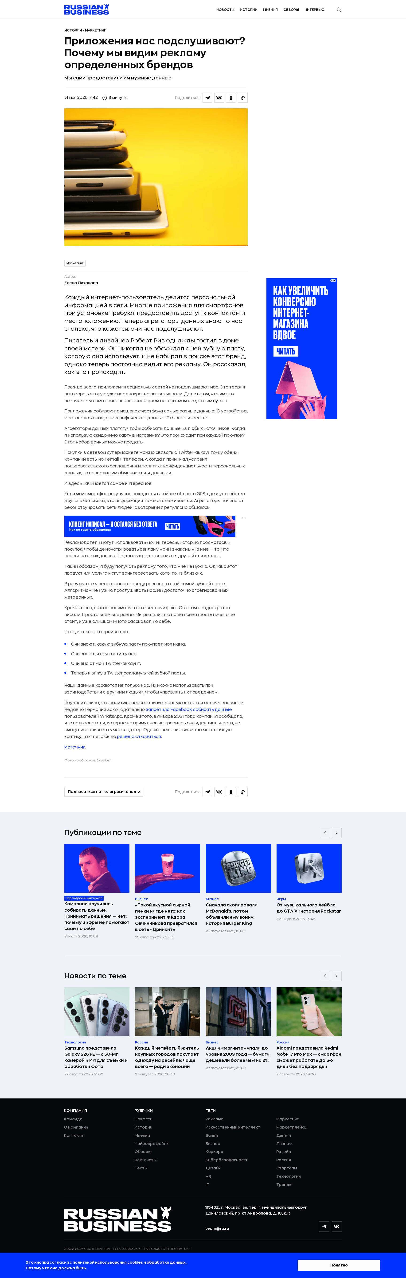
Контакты (74, 1135)
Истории (249, 9)
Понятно (339, 1265)
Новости (225, 9)
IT (207, 1185)
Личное (284, 1144)
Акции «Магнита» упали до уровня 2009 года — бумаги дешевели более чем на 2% (237, 1054)
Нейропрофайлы (152, 1144)
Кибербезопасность (227, 1160)
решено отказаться (139, 736)
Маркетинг (95, 30)
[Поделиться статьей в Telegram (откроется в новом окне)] (207, 98)
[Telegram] (324, 1226)
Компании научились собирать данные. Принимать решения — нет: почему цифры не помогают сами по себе (96, 916)
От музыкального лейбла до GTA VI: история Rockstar (309, 908)
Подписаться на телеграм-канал (102, 792)
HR (208, 1176)
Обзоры (291, 9)
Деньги (283, 1135)
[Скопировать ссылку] (243, 98)
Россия (283, 1160)
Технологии (288, 1176)
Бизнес (213, 1144)
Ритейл (283, 1152)
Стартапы (286, 1168)
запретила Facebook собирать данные (189, 709)
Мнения (270, 9)
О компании (76, 1127)
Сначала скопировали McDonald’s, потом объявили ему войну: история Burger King (232, 914)
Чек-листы (145, 1160)
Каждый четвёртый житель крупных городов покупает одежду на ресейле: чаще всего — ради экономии (167, 1057)
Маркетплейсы (291, 1127)
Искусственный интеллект (233, 1127)
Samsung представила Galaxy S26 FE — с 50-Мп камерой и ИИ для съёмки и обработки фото (96, 1057)
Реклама (214, 1119)
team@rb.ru (217, 1229)
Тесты (141, 1168)
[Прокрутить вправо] (337, 833)
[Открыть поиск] (339, 9)
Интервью (314, 9)
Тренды (284, 1185)
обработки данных (166, 1262)
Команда (73, 1119)
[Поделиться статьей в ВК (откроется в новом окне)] (219, 98)
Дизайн (213, 1168)
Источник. (75, 747)
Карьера (214, 1152)
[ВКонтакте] (337, 1226)
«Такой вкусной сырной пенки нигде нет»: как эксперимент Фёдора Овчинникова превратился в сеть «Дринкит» (166, 917)
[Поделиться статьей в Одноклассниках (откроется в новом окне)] (231, 98)
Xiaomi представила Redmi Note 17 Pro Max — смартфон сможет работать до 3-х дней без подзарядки (309, 1057)
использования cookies (119, 1262)
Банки (212, 1135)
